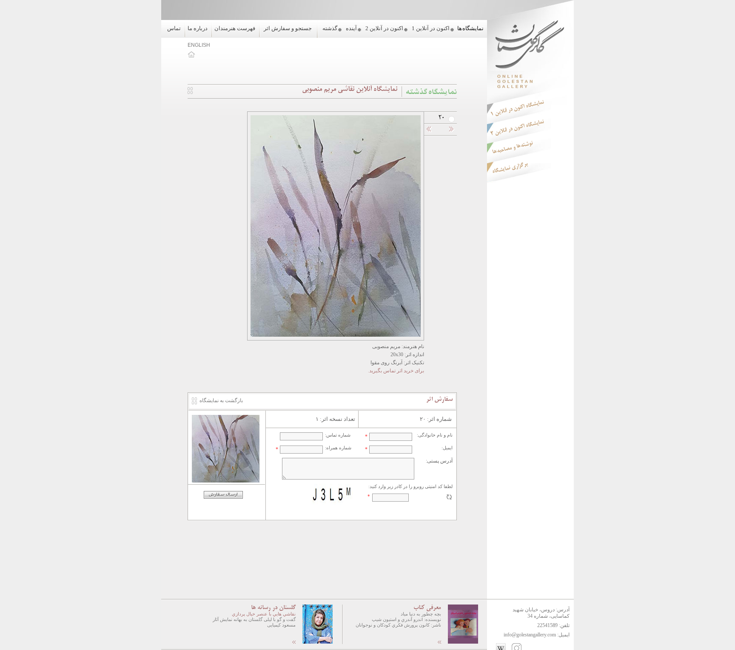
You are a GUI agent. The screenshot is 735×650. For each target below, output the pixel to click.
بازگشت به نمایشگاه (221, 400)
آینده (351, 28)
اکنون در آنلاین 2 (384, 28)
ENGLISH (199, 45)
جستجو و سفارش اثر (288, 28)
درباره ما (198, 28)
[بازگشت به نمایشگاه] (190, 92)
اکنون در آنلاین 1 (431, 28)
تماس (174, 28)
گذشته (329, 28)
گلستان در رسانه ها (273, 608)
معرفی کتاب (427, 608)
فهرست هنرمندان (234, 28)
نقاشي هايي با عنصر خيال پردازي (264, 613)
